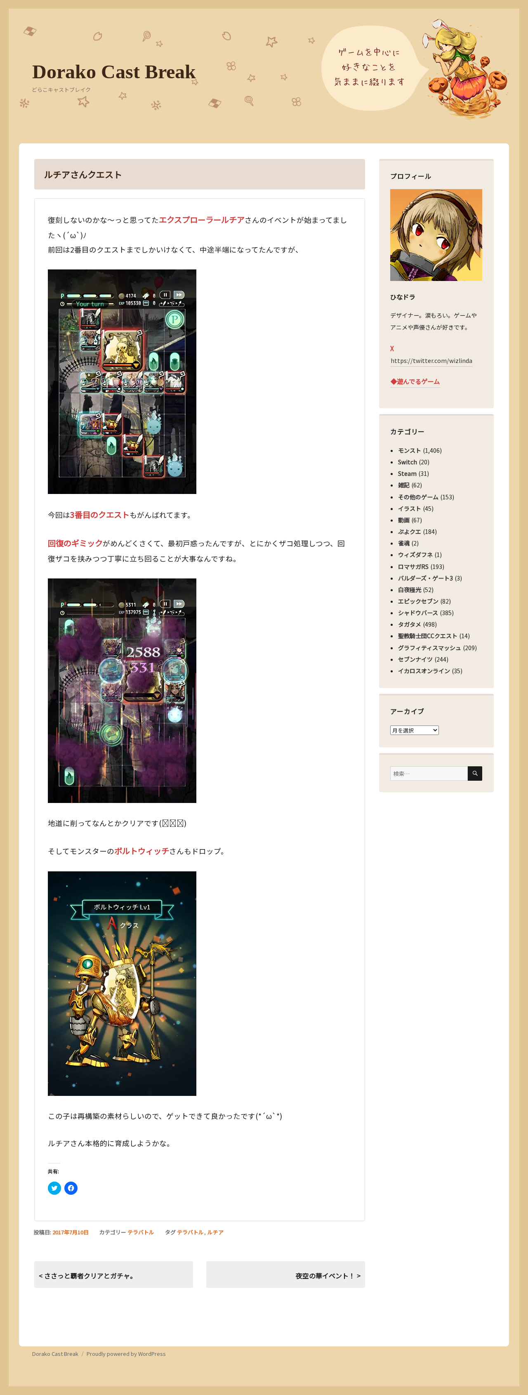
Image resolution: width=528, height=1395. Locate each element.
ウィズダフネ (415, 554)
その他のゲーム (418, 497)
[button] (122, 381)
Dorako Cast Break (114, 71)
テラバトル (140, 1232)
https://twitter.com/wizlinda (431, 360)
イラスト (409, 508)
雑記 (404, 485)
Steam (407, 473)
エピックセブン (418, 601)
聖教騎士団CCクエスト (427, 636)
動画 (404, 520)
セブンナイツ (415, 659)
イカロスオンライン (424, 671)
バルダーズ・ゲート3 (425, 578)
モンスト (409, 450)
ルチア (215, 1232)
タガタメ (409, 624)
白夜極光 (409, 589)
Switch (407, 462)
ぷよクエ (409, 531)
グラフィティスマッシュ (429, 648)
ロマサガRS (413, 566)
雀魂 (404, 543)
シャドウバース (418, 613)
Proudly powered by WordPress (126, 1354)
